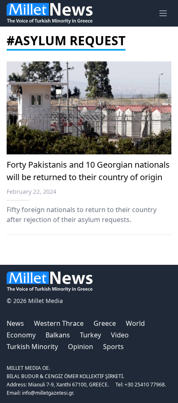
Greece (105, 323)
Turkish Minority (32, 346)
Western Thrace (59, 323)
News (15, 323)
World (135, 323)
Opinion (80, 346)
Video (120, 334)
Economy (21, 334)
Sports (113, 346)
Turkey (90, 334)
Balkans (58, 334)
